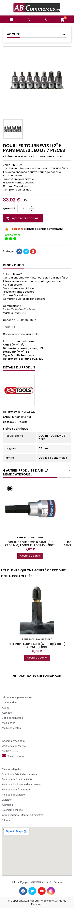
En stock (8, 422)
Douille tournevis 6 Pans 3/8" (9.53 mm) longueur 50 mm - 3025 (30, 543)
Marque (45, 156)
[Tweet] (26, 251)
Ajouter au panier (22, 218)
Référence (10, 156)
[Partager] (19, 251)
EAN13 (7, 417)
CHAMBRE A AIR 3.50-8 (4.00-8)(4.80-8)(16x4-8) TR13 (37, 645)
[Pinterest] (33, 251)
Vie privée (47, 882)
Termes (58, 882)
